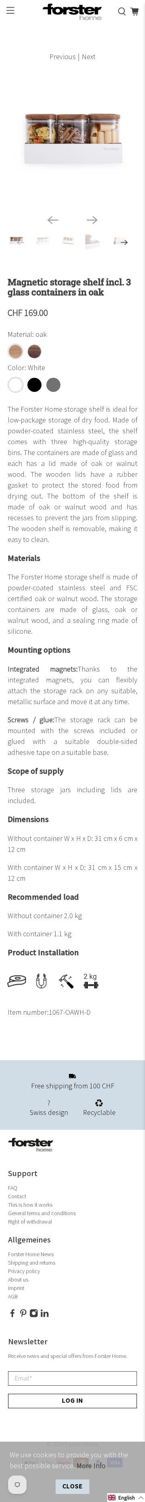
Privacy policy (24, 1271)
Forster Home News (31, 1254)
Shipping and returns (31, 1262)
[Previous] (53, 220)
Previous (63, 57)
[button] (126, 1497)
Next (88, 57)
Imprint (16, 1288)
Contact (17, 1196)
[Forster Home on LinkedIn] (44, 1315)
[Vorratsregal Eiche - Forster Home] (72, 143)
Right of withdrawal (30, 1221)
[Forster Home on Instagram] (33, 1315)
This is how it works (30, 1204)
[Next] (92, 220)
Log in (72, 1401)
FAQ (12, 1188)
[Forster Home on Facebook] (12, 1315)
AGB (13, 1296)
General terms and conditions (42, 1213)
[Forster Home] (72, 12)
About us (18, 1279)
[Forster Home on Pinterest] (23, 1315)
